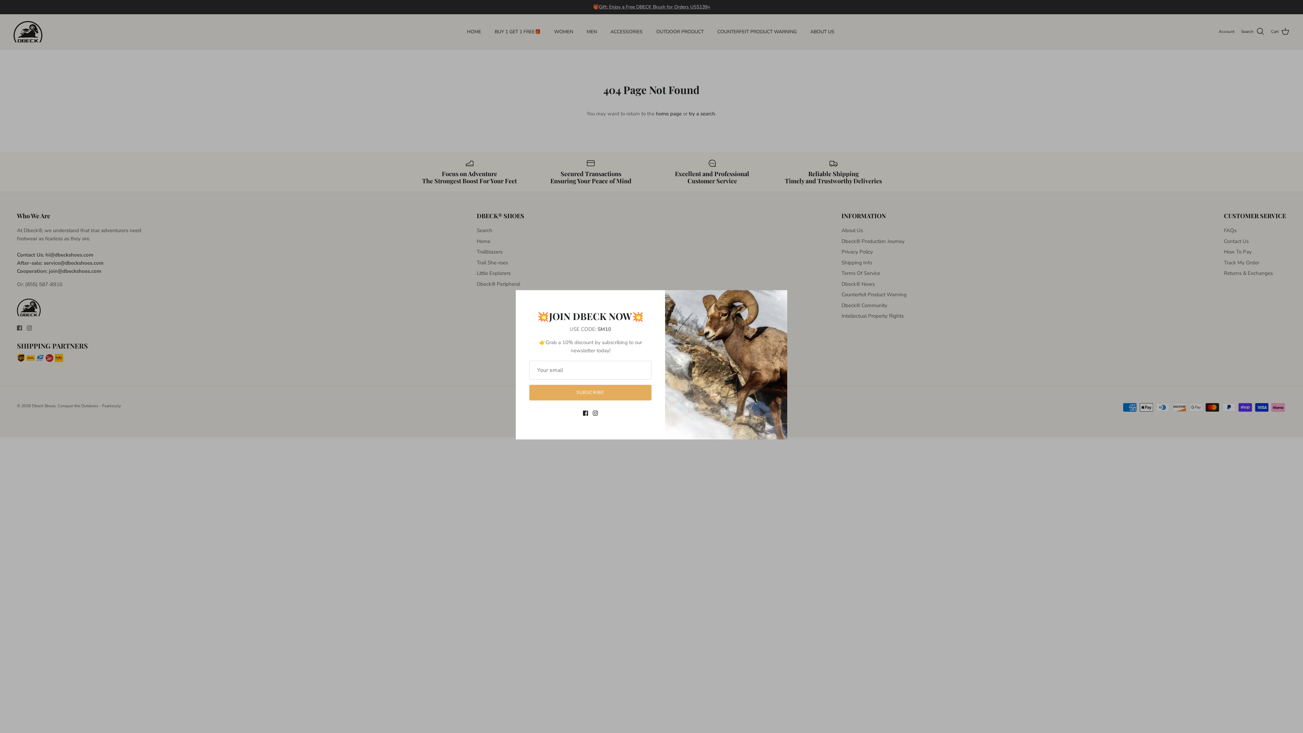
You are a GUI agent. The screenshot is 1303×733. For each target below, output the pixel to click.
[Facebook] (585, 413)
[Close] (778, 298)
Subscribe (590, 393)
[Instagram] (595, 413)
